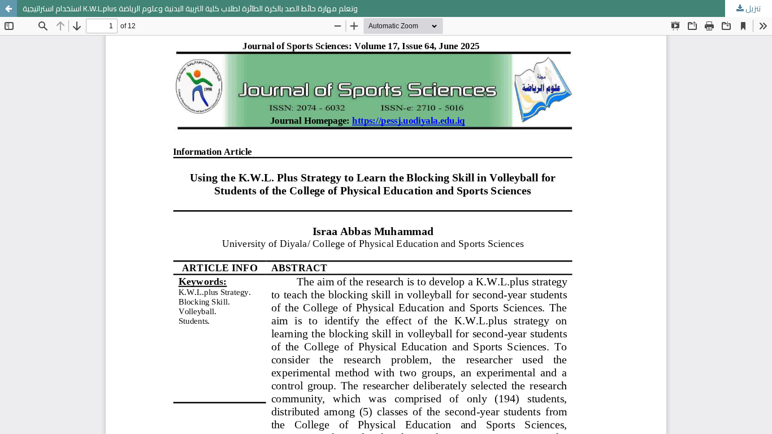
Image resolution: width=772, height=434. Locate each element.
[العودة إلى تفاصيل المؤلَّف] (8, 8)
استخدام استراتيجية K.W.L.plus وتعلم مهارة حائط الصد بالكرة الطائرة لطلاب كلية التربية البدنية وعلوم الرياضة (190, 8)
